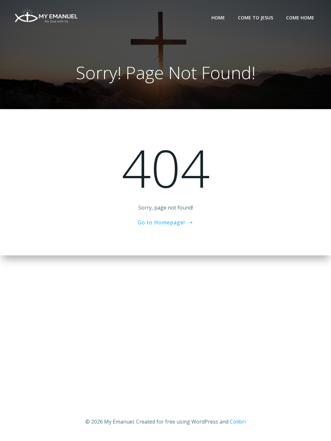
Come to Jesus (255, 18)
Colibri (238, 421)
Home (218, 18)
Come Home (300, 18)
